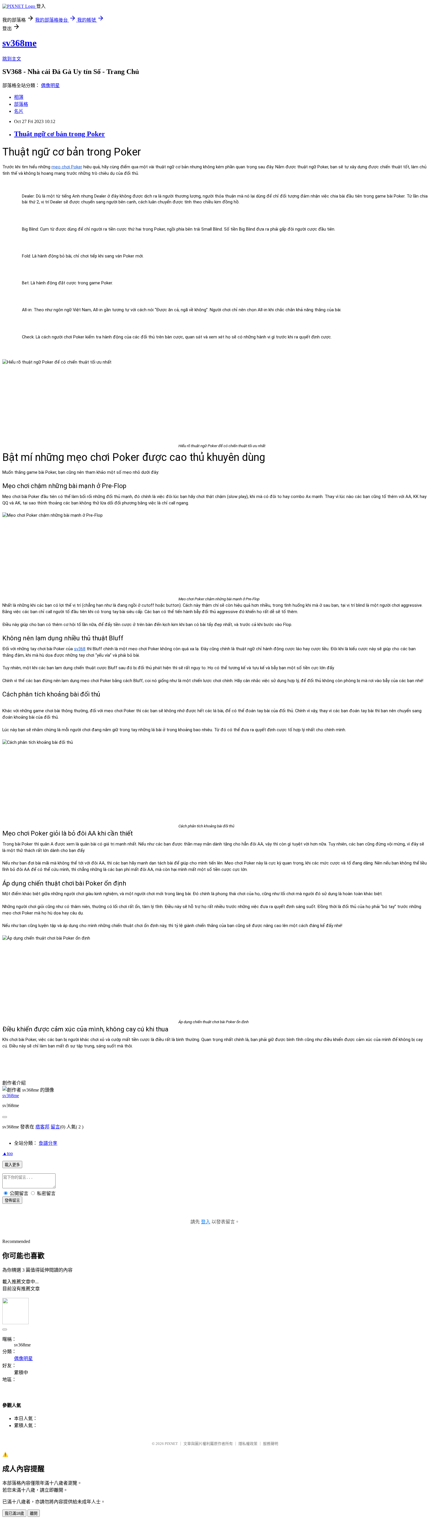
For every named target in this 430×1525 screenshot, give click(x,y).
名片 (18, 111)
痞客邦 (42, 1126)
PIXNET (171, 1443)
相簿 (18, 97)
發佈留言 (12, 1200)
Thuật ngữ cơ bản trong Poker (59, 134)
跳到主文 (11, 58)
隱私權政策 (247, 1443)
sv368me (19, 43)
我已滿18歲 (14, 1513)
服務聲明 (270, 1443)
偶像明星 (50, 85)
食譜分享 (48, 1143)
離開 (33, 1513)
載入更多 (12, 1165)
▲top (7, 1153)
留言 (55, 1126)
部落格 (21, 104)
